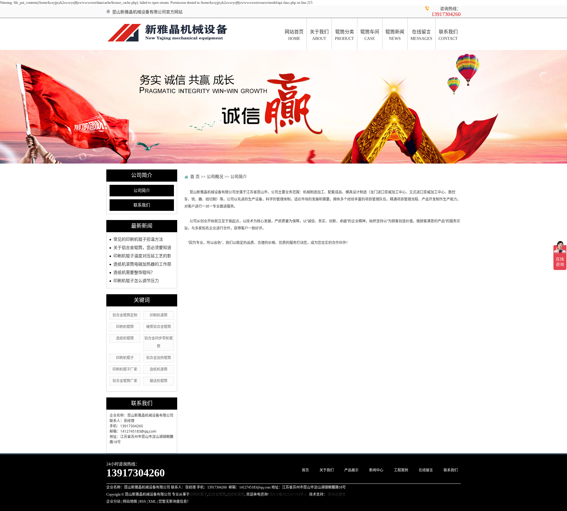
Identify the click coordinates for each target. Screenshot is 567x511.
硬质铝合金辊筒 (158, 327)
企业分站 (113, 501)
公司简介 (141, 190)
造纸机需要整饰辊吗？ (134, 272)
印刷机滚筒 (158, 315)
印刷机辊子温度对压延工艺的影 (142, 256)
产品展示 (351, 470)
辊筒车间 (369, 35)
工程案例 (401, 470)
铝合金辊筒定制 (125, 315)
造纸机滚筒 (158, 369)
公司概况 (215, 176)
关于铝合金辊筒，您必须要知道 (142, 247)
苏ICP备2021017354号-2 (288, 494)
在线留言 (421, 35)
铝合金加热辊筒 (158, 358)
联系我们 (448, 35)
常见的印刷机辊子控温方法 (138, 239)
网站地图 (130, 501)
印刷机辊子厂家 (125, 369)
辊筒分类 (344, 35)
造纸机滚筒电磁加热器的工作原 (142, 264)
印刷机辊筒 (125, 327)
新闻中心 (376, 470)
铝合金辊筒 (217, 494)
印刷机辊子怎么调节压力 (136, 281)
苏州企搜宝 (337, 494)
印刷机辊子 (125, 358)
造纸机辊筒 (125, 338)
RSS (142, 501)
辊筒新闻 (394, 35)
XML (152, 501)
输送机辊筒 (158, 381)
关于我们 (319, 35)
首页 (305, 470)
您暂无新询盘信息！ (174, 501)
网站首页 (294, 35)
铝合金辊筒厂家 (125, 381)
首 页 (195, 176)
